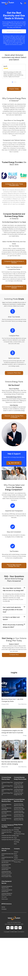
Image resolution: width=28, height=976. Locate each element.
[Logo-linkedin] (7, 927)
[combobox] (14, 31)
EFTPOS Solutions (7, 904)
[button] (25, 3)
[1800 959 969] (22, 3)
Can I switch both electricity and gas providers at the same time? (12, 609)
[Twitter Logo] (12, 927)
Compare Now (14, 654)
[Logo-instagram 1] (16, 927)
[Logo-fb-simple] (20, 927)
